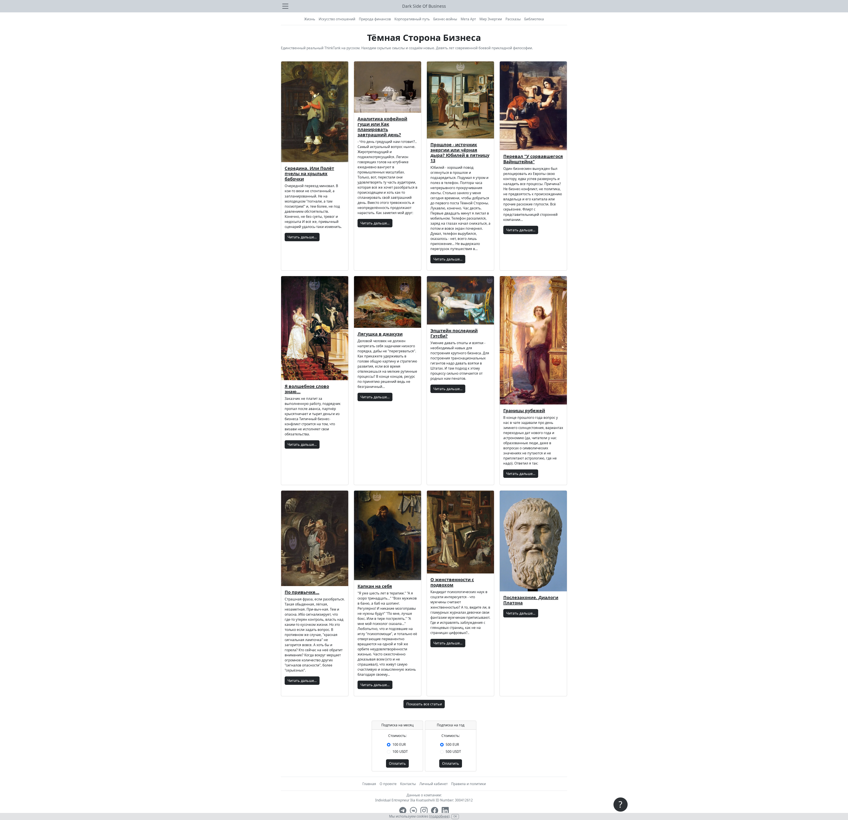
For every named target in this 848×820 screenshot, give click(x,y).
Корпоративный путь (412, 19)
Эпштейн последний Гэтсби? (454, 333)
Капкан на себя (375, 586)
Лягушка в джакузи (380, 334)
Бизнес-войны (445, 19)
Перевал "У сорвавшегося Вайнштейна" (533, 159)
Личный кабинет (433, 784)
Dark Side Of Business (424, 6)
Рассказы (513, 19)
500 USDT (453, 751)
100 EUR (399, 744)
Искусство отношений (337, 19)
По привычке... (302, 592)
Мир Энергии (490, 19)
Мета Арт (468, 19)
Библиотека (534, 19)
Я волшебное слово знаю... (307, 389)
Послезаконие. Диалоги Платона (530, 600)
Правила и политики (468, 784)
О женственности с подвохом (452, 582)
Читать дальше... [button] (302, 237)
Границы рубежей (524, 411)
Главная (369, 784)
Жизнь (309, 19)
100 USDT (400, 751)
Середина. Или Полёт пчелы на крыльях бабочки (309, 173)
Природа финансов (375, 19)
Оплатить (397, 763)
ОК (455, 816)
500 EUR (452, 744)
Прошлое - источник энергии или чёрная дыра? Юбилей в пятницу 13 (459, 152)
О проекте (388, 784)
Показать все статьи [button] (424, 704)
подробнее (439, 816)
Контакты (408, 784)
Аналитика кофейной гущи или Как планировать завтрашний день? (382, 127)
